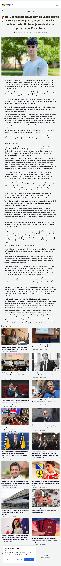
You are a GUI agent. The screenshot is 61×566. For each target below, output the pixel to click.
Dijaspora (30, 11)
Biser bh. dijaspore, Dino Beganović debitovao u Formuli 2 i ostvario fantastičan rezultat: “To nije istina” (45, 483)
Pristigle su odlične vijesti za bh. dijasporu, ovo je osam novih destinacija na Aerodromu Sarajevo (15, 512)
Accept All (29, 559)
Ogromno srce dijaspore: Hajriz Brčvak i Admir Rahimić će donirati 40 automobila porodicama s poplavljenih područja (45, 510)
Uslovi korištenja (45, 557)
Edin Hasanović (43, 32)
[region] (19, 554)
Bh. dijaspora (30, 32)
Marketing (45, 555)
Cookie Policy (12, 556)
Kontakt (46, 561)
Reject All (19, 559)
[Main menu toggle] (57, 5)
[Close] (34, 547)
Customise (9, 559)
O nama (45, 553)
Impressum (45, 559)
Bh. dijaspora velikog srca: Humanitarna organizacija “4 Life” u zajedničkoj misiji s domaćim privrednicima (13, 374)
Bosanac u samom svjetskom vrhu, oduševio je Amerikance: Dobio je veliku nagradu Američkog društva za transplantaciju (15, 483)
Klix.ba (16, 127)
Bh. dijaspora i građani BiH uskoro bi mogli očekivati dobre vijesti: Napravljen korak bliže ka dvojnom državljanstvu (45, 540)
